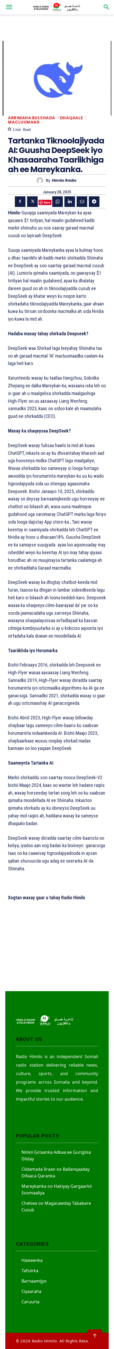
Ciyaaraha (31, 1291)
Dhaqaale (71, 118)
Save (47, 202)
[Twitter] (32, 201)
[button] (9, 7)
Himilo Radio (64, 180)
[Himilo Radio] (41, 180)
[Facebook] (20, 201)
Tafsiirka (29, 1271)
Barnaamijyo (34, 1281)
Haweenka (32, 1260)
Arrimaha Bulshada (31, 118)
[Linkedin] (69, 201)
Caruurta (30, 1302)
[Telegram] (94, 201)
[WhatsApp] (57, 201)
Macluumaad (24, 122)
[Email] (82, 201)
